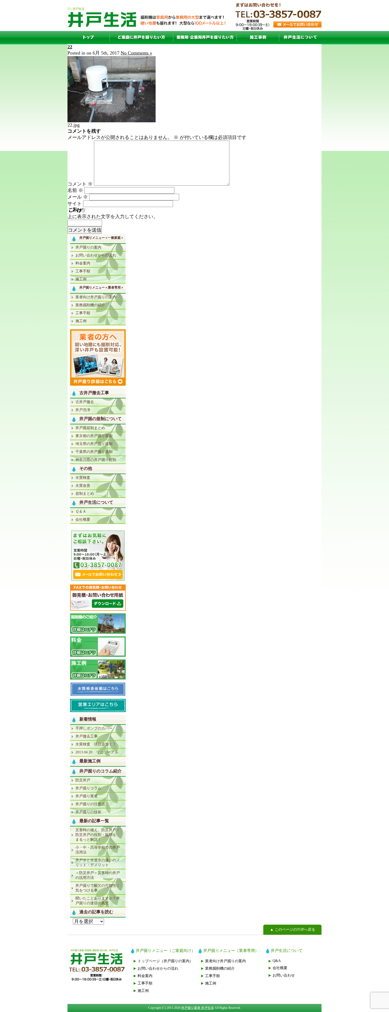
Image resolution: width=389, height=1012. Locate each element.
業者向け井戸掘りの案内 (95, 297)
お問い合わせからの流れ (95, 255)
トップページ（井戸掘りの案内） (165, 961)
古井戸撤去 (84, 402)
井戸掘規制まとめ (90, 428)
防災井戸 (82, 780)
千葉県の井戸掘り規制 (93, 452)
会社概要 (82, 519)
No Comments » (136, 53)
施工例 (258, 37)
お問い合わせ (284, 975)
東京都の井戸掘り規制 (93, 436)
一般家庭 (141, 37)
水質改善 (82, 486)
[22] (111, 120)
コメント (80, 184)
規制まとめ (84, 494)
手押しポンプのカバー (93, 728)
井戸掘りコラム (88, 788)
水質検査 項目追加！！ (95, 744)
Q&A (277, 961)
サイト (74, 203)
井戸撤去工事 (86, 736)
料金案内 (82, 263)
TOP (88, 37)
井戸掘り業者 (86, 796)
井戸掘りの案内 (88, 247)
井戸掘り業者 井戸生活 (197, 1008)
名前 (75, 190)
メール (77, 197)
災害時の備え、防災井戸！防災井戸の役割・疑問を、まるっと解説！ (97, 835)
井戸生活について (300, 37)
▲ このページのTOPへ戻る (292, 930)
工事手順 (82, 271)
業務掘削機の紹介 (90, 305)
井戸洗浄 (82, 410)
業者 (205, 37)
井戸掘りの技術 (88, 812)
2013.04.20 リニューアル (96, 752)
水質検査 (82, 478)
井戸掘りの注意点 (90, 804)
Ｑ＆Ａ (80, 512)
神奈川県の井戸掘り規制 (95, 460)
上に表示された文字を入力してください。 (112, 216)
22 (69, 47)
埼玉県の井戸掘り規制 (93, 444)
